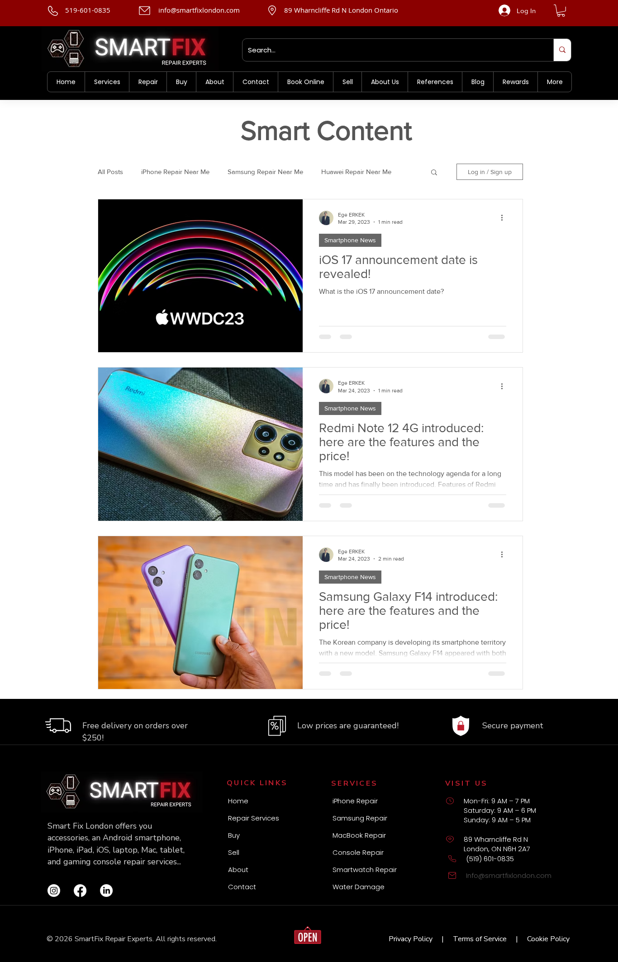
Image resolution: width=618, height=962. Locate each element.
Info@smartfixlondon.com (508, 875)
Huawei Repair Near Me (356, 171)
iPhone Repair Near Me (175, 171)
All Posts (110, 171)
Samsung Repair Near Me (265, 171)
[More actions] (504, 217)
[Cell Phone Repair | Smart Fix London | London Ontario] (54, 890)
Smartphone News (350, 240)
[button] (561, 11)
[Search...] (562, 50)
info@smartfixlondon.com (199, 9)
